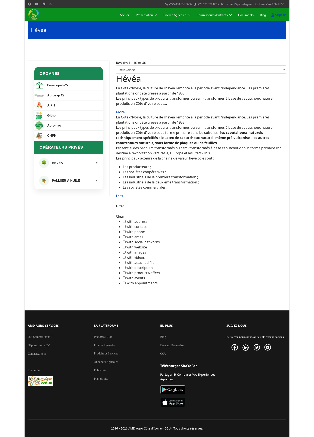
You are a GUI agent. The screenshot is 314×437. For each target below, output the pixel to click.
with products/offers (143, 272)
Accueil (124, 15)
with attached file (140, 262)
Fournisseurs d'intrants (212, 15)
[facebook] (236, 347)
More (120, 112)
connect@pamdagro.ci (239, 4)
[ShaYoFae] (190, 390)
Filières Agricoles (174, 15)
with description (139, 267)
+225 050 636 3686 (180, 4)
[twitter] (258, 347)
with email (134, 237)
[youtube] (269, 347)
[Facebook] (29, 4)
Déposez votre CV (39, 345)
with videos (135, 257)
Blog (263, 15)
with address (136, 221)
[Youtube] (36, 4)
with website (136, 247)
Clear (120, 216)
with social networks (143, 242)
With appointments (142, 283)
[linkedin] (247, 347)
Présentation (144, 15)
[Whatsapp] (51, 4)
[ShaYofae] (190, 402)
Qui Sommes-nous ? (40, 336)
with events (135, 278)
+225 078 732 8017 (207, 4)
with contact (136, 226)
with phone (135, 231)
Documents (246, 15)
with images (136, 252)
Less (119, 195)
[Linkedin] (44, 4)
